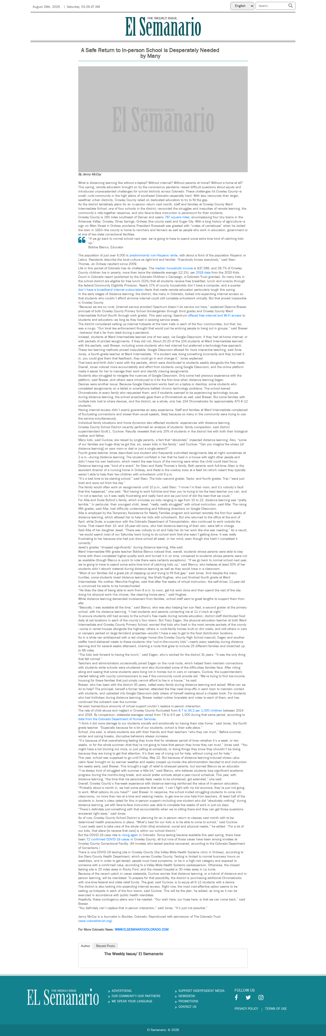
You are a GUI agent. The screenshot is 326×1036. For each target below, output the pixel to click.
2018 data (203, 273)
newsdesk (187, 996)
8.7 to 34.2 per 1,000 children (200, 710)
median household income (174, 268)
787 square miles (177, 217)
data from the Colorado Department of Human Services (117, 719)
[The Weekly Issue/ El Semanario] (82, 954)
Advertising (121, 991)
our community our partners (136, 996)
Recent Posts (105, 946)
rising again (130, 835)
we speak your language (132, 1001)
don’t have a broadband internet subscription (110, 290)
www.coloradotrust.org (95, 921)
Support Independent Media (202, 991)
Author (85, 946)
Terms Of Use (276, 1009)
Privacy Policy (246, 1009)
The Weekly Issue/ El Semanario (133, 954)
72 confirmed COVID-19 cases (108, 839)
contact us (187, 1007)
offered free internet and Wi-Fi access (215, 315)
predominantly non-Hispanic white (154, 255)
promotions (188, 1001)
